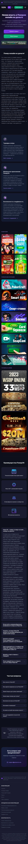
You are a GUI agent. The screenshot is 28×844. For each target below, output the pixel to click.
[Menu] (25, 7)
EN (12, 7)
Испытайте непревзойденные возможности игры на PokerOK (12, 625)
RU (9, 7)
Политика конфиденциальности (8, 805)
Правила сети (4, 814)
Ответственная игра (6, 820)
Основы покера (5, 790)
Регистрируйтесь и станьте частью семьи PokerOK (11, 661)
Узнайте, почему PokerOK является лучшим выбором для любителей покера (13, 632)
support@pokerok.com (15, 762)
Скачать (3, 788)
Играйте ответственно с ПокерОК (10, 655)
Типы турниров (5, 799)
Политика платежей (6, 812)
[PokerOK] (3, 7)
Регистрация (19, 7)
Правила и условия (5, 827)
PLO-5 (2, 797)
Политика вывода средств (7, 810)
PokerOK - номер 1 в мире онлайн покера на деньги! (13, 530)
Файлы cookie (4, 807)
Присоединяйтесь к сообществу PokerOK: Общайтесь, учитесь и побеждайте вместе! (13, 648)
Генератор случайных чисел (8, 825)
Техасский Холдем (5, 792)
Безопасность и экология (7, 822)
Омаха (2, 795)
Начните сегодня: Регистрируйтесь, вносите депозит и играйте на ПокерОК (12, 640)
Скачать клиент (14, 31)
